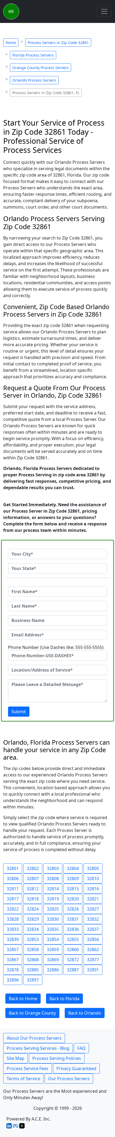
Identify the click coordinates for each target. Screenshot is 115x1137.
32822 (13, 909)
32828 (13, 919)
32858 (33, 949)
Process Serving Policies (56, 1058)
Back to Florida (64, 999)
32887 (73, 970)
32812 (33, 889)
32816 (93, 889)
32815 (73, 889)
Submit (18, 712)
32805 (93, 868)
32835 (53, 929)
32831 (73, 919)
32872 (73, 960)
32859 (53, 949)
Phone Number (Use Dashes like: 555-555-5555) (55, 647)
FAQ (81, 1048)
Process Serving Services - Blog (38, 1048)
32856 (93, 939)
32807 (33, 878)
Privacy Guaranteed (76, 1068)
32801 (13, 868)
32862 (93, 949)
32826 (73, 909)
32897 (33, 980)
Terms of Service (23, 1079)
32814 (53, 889)
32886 (53, 970)
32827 (93, 909)
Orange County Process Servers (40, 67)
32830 (53, 919)
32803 (53, 868)
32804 (73, 868)
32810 (93, 878)
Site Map (15, 1058)
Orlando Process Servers (34, 80)
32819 (53, 899)
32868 (33, 960)
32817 (13, 899)
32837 (93, 929)
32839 (13, 939)
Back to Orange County (32, 1013)
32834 (33, 929)
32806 (13, 878)
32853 (33, 939)
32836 (73, 929)
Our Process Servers (69, 1079)
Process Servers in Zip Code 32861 (58, 42)
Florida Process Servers (33, 55)
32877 (93, 960)
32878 (13, 970)
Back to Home (23, 999)
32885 (33, 970)
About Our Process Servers (34, 1038)
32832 (93, 919)
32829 (33, 919)
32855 (73, 939)
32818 (33, 899)
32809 (73, 878)
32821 (93, 899)
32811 (13, 889)
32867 (13, 960)
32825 (53, 909)
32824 (33, 909)
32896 (13, 980)
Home (11, 42)
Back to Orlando (84, 1013)
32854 (53, 939)
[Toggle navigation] (104, 11)
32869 (53, 960)
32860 (73, 949)
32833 (13, 929)
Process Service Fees (27, 1068)
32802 (33, 868)
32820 (73, 899)
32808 (53, 878)
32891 (93, 970)
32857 (13, 949)
